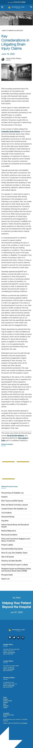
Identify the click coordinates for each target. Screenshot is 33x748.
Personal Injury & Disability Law (12, 493)
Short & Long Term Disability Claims (14, 553)
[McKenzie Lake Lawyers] (16, 7)
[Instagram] (22, 637)
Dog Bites (4, 521)
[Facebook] (10, 637)
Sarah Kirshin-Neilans (15, 436)
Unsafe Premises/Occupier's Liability (14, 565)
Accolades (5, 705)
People (5, 697)
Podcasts (5, 702)
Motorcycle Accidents (9, 535)
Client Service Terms (8, 715)
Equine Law (5, 579)
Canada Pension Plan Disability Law (14, 509)
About (4, 704)
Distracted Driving (7, 517)
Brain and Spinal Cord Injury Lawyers (14, 505)
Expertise (5, 699)
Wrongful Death (7, 575)
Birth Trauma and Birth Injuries (12, 501)
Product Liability (7, 545)
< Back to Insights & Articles (12, 30)
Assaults (4, 497)
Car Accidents (6, 513)
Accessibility (6, 713)
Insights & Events (7, 700)
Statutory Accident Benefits (11, 561)
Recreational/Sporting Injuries (12, 549)
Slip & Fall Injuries (7, 557)
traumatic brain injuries (10, 131)
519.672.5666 (19, 2)
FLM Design (24, 723)
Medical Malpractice (8, 531)
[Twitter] (14, 637)
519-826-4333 (11, 652)
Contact (5, 707)
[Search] (30, 8)
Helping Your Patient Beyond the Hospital (16, 605)
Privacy (5, 716)
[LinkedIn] (18, 637)
